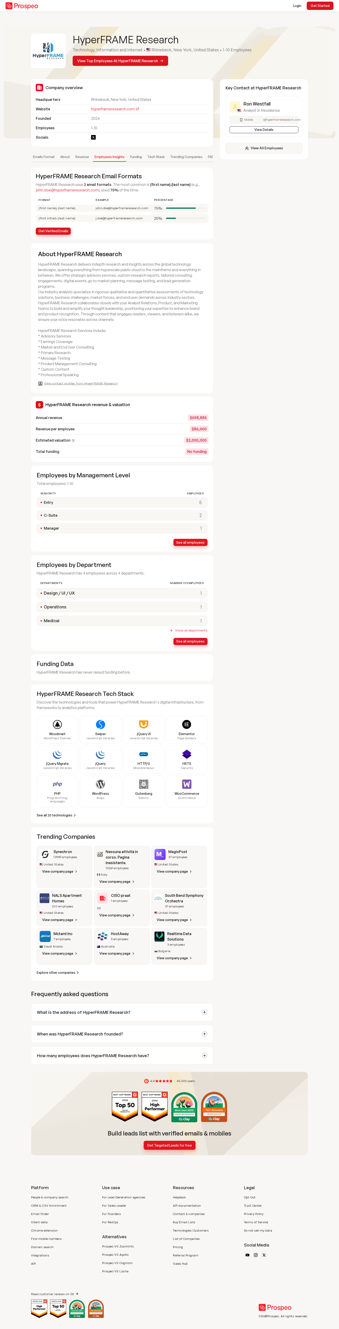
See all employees (190, 542)
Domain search (42, 1247)
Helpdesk (179, 1197)
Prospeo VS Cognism (117, 1263)
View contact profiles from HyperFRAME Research (81, 383)
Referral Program (185, 1255)
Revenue (82, 157)
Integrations (40, 1255)
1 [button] (201, 593)
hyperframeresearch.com (113, 109)
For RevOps (110, 1222)
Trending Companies (186, 157)
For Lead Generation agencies (124, 1197)
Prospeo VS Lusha (115, 1271)
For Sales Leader (114, 1205)
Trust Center (253, 1205)
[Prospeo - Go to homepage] (22, 5)
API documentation (187, 1205)
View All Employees (267, 148)
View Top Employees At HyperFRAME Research (117, 61)
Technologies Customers (191, 1230)
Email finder (40, 1214)
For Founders (111, 1214)
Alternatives (114, 1236)
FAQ (211, 157)
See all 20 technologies (54, 815)
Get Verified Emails (53, 231)
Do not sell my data (258, 1230)
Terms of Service (256, 1222)
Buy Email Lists (184, 1222)
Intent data (39, 1222)
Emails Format (44, 157)
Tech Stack (156, 157)
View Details (264, 130)
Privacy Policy (254, 1214)
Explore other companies (56, 972)
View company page (57, 871)
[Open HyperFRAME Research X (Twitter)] (93, 137)
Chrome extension (44, 1230)
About (65, 157)
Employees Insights (110, 157)
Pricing (178, 1247)
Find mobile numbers (46, 1239)
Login (297, 6)
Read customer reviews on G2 (52, 1294)
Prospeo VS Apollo (115, 1254)
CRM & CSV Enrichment (49, 1205)
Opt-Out (250, 1197)
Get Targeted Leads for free (169, 1145)
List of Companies (186, 1239)
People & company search (49, 1197)
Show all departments (191, 630)
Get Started (320, 6)
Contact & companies (189, 1214)
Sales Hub (180, 1263)
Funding (136, 157)
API (33, 1263)
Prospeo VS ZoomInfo (118, 1246)
